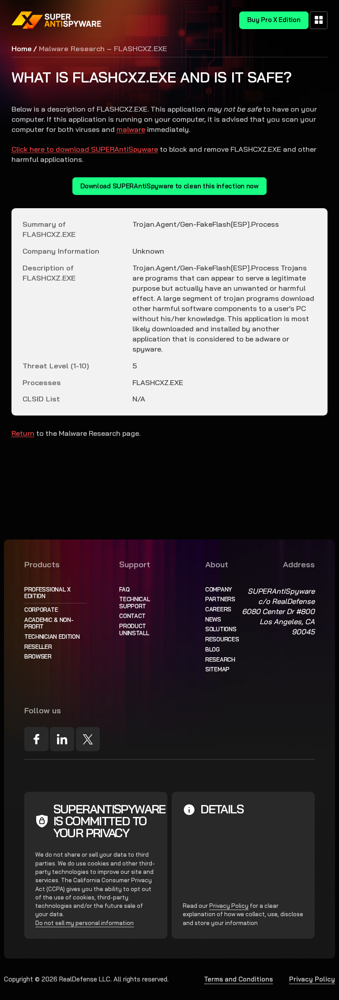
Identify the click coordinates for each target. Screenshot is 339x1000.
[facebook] (36, 739)
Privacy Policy (229, 905)
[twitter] (88, 739)
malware (131, 129)
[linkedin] (62, 739)
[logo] (56, 20)
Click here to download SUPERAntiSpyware (84, 149)
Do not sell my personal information (84, 922)
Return (22, 433)
